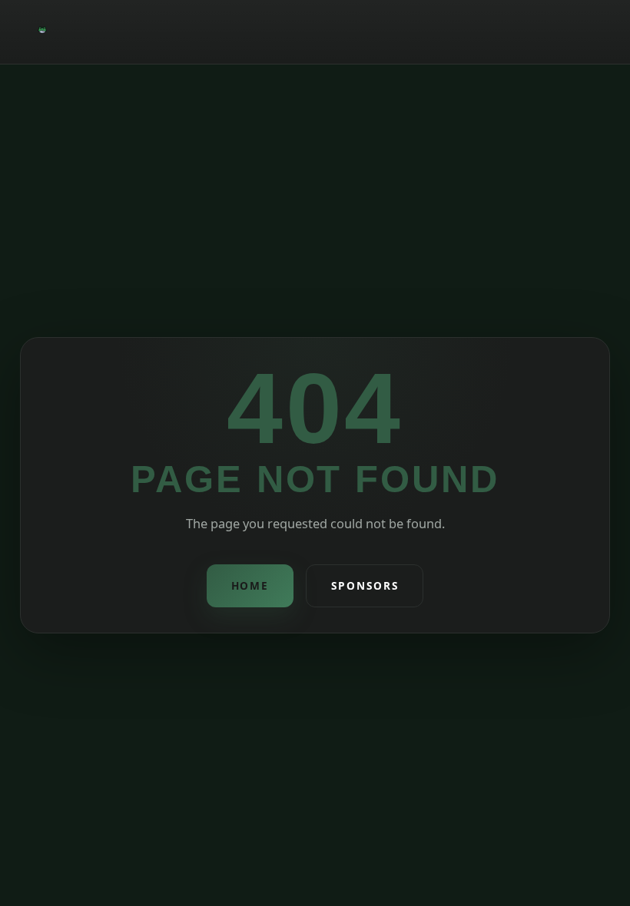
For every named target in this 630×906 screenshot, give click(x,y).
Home (250, 585)
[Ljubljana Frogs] (42, 32)
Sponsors (364, 585)
